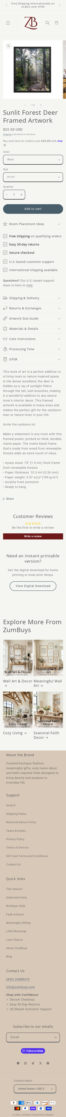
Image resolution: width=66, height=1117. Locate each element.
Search (11, 805)
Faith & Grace (15, 914)
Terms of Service (17, 847)
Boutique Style (15, 905)
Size (5, 169)
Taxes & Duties (16, 830)
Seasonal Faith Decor (46, 735)
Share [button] (10, 498)
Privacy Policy (15, 839)
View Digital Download (33, 586)
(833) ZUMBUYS (18, 979)
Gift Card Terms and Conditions (27, 856)
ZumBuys (26, 1114)
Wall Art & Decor (17, 681)
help (29, 285)
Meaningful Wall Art (48, 683)
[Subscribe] (55, 1037)
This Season (14, 889)
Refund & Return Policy (21, 822)
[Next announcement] (59, 5)
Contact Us (13, 864)
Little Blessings (16, 931)
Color (6, 151)
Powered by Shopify (43, 1114)
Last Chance (14, 939)
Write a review (33, 536)
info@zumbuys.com (20, 987)
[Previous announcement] (6, 5)
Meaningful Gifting (18, 922)
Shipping (7, 134)
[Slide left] (25, 105)
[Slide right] (40, 105)
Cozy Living (13, 733)
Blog (9, 956)
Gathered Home (16, 897)
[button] (8, 22)
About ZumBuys (16, 948)
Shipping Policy (16, 813)
